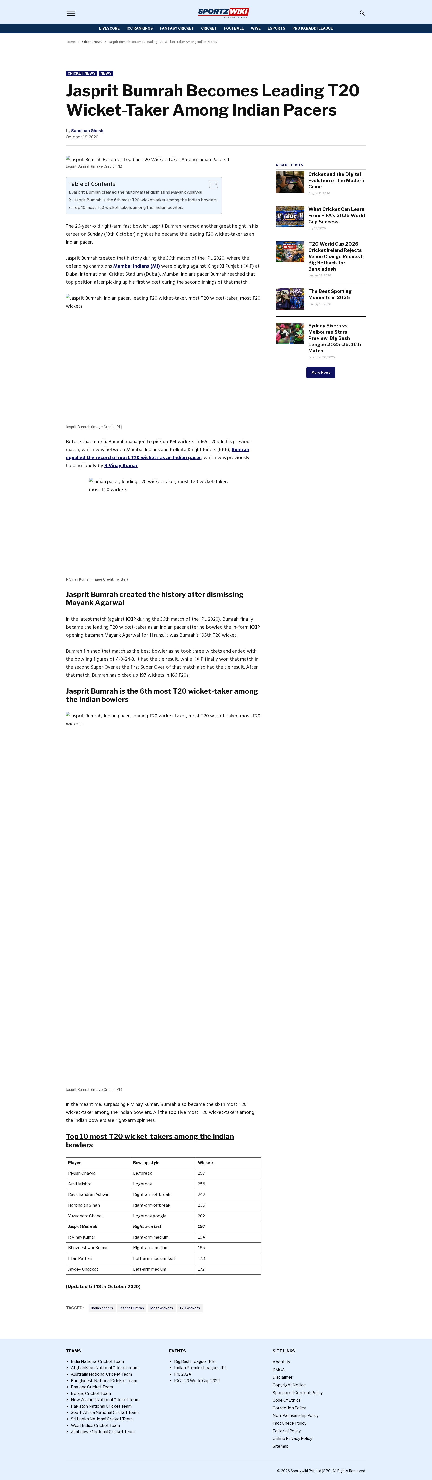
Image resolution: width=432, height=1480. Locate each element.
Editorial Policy (287, 1431)
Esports (277, 28)
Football (234, 28)
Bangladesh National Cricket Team (104, 1380)
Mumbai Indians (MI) (136, 266)
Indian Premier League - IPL (200, 1368)
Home (70, 42)
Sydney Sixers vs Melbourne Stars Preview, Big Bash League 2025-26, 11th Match (334, 338)
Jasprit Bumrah (132, 1308)
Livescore (109, 28)
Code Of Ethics (287, 1400)
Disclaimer (283, 1377)
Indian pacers (102, 1308)
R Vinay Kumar (121, 466)
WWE (256, 28)
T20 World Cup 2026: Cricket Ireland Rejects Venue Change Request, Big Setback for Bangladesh (336, 256)
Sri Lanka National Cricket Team (102, 1419)
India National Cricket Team (97, 1361)
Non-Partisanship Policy (296, 1415)
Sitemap (281, 1446)
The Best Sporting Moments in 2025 (330, 294)
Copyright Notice (289, 1385)
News (106, 73)
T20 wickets (190, 1308)
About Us (281, 1362)
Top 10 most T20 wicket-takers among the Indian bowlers (128, 207)
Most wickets (161, 1308)
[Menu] (71, 13)
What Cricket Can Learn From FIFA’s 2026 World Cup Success (336, 215)
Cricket (209, 28)
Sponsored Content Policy (298, 1392)
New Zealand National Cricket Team (105, 1400)
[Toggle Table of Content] (211, 184)
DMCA (279, 1370)
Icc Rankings (140, 28)
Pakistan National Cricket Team (101, 1406)
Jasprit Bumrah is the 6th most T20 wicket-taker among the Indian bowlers (145, 200)
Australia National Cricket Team (101, 1374)
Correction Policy (289, 1408)
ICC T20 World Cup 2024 (197, 1380)
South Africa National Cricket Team (105, 1412)
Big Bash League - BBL (195, 1361)
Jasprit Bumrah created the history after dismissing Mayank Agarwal (137, 192)
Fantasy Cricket (177, 28)
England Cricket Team (92, 1387)
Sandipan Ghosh (87, 130)
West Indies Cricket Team (95, 1425)
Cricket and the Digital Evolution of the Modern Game (336, 180)
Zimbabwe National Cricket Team (103, 1432)
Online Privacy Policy (292, 1438)
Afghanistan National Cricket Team (104, 1368)
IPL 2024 (182, 1374)
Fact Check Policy (289, 1423)
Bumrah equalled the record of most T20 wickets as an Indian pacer (157, 454)
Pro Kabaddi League (312, 28)
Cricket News (92, 42)
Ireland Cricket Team (91, 1393)
